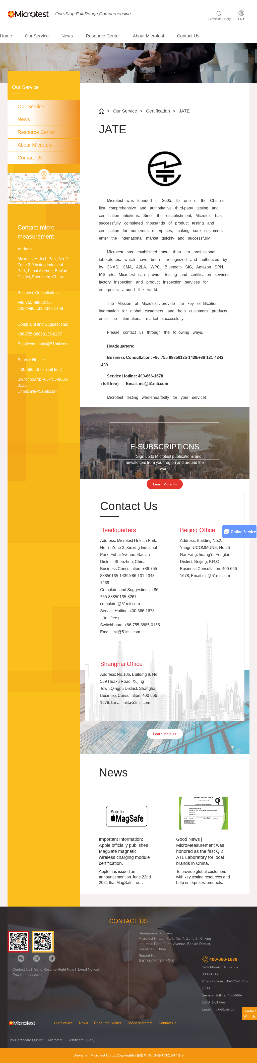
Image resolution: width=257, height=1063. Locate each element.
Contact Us (188, 35)
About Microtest (148, 35)
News (67, 35)
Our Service (37, 35)
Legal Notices (89, 969)
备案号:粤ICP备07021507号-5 (160, 1055)
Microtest (55, 1040)
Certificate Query (219, 19)
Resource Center (103, 35)
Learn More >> (165, 484)
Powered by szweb (27, 975)
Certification (158, 111)
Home (6, 35)
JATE (184, 111)
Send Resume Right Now (54, 969)
